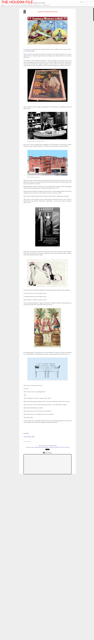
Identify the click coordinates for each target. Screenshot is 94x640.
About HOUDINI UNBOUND (26, 5)
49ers (30, 447)
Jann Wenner (41, 447)
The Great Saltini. (30, 51)
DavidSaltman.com (46, 5)
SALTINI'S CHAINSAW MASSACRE (47, 11)
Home (9, 5)
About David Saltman (37, 5)
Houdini (36, 447)
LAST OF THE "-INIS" (29, 436)
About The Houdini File (15, 5)
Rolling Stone (46, 447)
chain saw (33, 447)
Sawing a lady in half (58, 447)
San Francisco (51, 447)
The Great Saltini (66, 447)
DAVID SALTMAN (53, 445)
